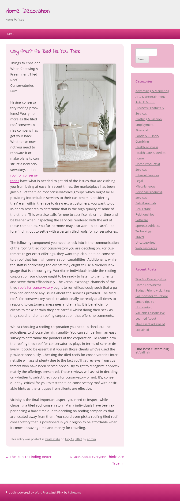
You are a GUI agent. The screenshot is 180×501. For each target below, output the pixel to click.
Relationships (144, 214)
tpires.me (74, 492)
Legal (139, 181)
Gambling (142, 141)
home (139, 158)
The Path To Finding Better (29, 456)
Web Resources (146, 248)
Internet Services (147, 175)
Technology (143, 231)
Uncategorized (145, 242)
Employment (144, 125)
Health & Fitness (146, 147)
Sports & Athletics (147, 225)
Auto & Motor (145, 102)
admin (91, 439)
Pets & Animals (145, 203)
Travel (139, 237)
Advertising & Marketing (152, 91)
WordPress (42, 492)
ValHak (144, 352)
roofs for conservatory (35, 287)
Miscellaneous (145, 186)
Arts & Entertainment (150, 96)
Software (141, 220)
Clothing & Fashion (148, 119)
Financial (141, 130)
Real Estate (52, 439)
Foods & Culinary (147, 136)
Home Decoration (28, 11)
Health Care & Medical (150, 153)
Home (10, 34)
